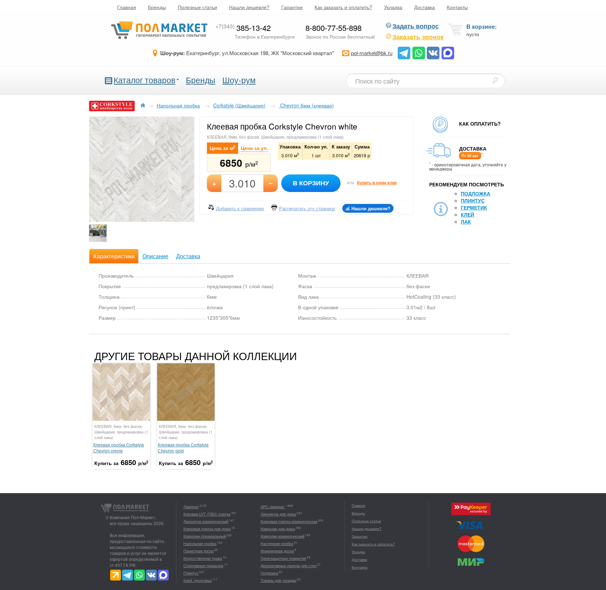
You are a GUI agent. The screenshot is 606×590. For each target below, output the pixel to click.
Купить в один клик (377, 182)
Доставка (424, 7)
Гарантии (292, 7)
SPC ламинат (273, 506)
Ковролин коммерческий (282, 536)
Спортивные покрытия (203, 565)
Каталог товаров (144, 80)
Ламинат (191, 506)
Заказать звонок (418, 36)
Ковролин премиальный (204, 536)
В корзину (311, 182)
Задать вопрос (415, 26)
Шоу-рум (239, 80)
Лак (466, 221)
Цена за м (222, 147)
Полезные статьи (197, 7)
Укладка (393, 7)
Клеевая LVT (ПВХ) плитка (206, 514)
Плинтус (473, 200)
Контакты (457, 7)
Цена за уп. (254, 147)
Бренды (157, 7)
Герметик (474, 207)
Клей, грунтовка (197, 580)
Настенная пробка (277, 543)
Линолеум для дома (278, 514)
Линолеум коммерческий (205, 521)
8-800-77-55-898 (333, 27)
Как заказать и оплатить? (343, 7)
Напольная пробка (199, 543)
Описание (155, 256)
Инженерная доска (277, 550)
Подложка (475, 193)
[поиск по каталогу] (495, 80)
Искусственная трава (202, 558)
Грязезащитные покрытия (283, 558)
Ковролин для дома (278, 528)
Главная (126, 7)
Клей (467, 214)
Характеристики (114, 256)
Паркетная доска (198, 550)
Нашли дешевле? (249, 7)
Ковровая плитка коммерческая (289, 521)
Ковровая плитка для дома (207, 528)
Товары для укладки (278, 580)
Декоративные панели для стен (288, 565)
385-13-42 (243, 27)
